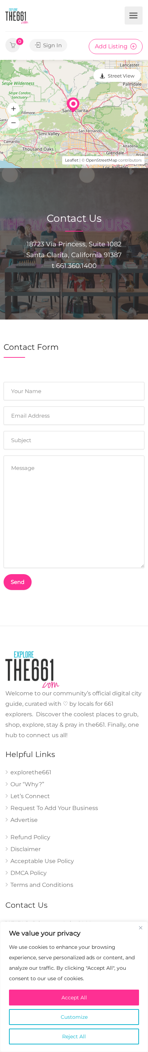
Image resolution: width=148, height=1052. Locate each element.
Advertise (24, 819)
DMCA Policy (28, 873)
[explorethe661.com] (16, 15)
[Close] (140, 927)
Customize (74, 1017)
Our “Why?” (27, 784)
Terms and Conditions (41, 884)
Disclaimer (25, 849)
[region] (74, 986)
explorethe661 (30, 772)
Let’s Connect (30, 796)
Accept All (74, 997)
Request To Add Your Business (54, 808)
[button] (13, 109)
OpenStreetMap (101, 160)
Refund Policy (30, 837)
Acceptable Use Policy (42, 861)
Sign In (52, 45)
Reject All (74, 1036)
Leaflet (71, 160)
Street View (121, 76)
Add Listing (112, 46)
